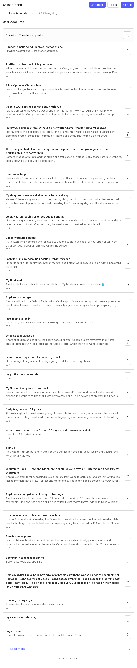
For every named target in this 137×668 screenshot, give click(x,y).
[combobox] (26, 35)
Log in (113, 4)
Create (99, 4)
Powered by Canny (69, 658)
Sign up (127, 4)
